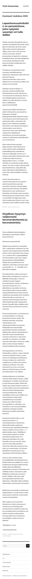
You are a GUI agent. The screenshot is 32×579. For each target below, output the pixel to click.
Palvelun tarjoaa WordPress (20, 576)
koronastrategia (6, 535)
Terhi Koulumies (10, 6)
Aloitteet (5, 570)
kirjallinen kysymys (13, 534)
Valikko (26, 6)
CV (3, 558)
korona (21, 534)
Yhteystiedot (6, 562)
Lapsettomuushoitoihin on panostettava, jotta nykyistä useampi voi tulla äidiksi (15, 29)
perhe (9, 207)
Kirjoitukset (6, 566)
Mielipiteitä (6, 554)
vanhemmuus (15, 207)
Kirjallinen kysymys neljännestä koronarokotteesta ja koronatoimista (14, 218)
